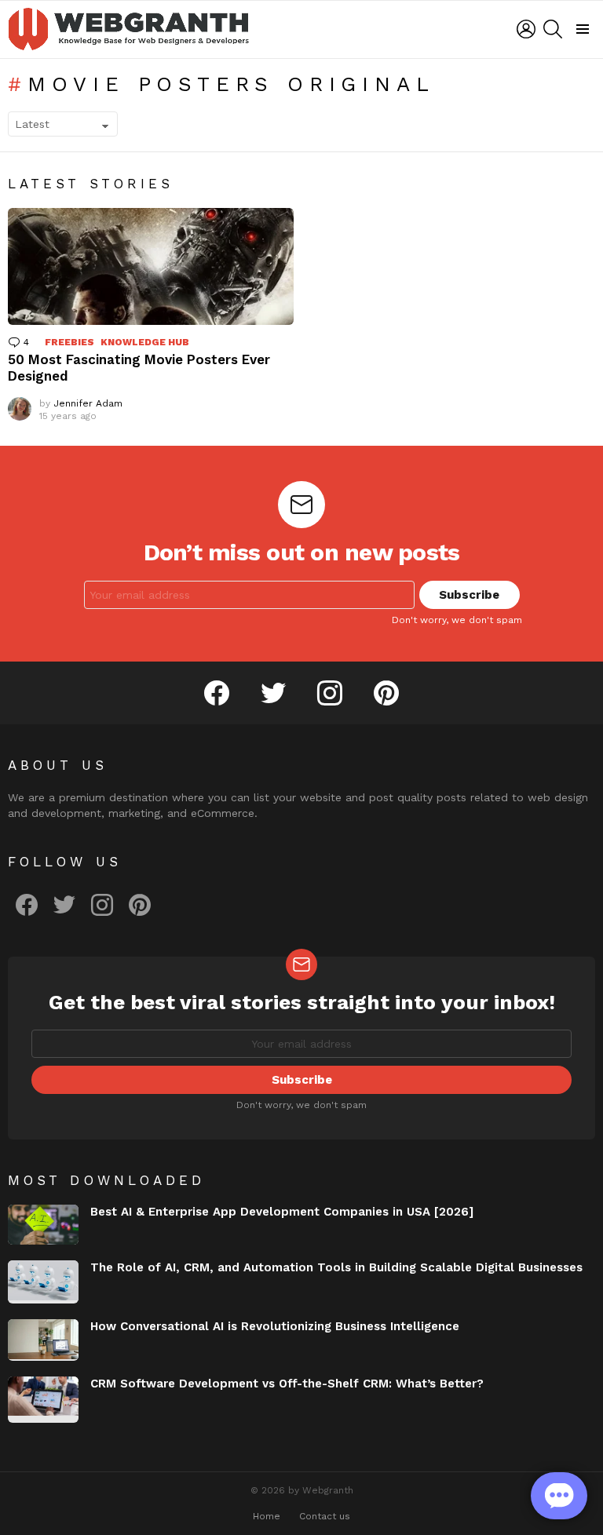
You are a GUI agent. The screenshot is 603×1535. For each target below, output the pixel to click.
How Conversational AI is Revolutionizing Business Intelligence (274, 1326)
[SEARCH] (552, 29)
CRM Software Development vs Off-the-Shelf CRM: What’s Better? (287, 1383)
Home (266, 1516)
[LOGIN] (526, 29)
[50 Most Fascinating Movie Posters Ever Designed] (151, 266)
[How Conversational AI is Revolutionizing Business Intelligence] (43, 1339)
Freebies (69, 342)
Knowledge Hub (144, 342)
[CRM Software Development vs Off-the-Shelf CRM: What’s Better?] (43, 1400)
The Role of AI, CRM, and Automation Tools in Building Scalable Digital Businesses (336, 1267)
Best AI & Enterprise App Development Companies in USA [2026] (281, 1212)
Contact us (324, 1516)
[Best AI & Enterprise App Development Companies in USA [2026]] (43, 1225)
